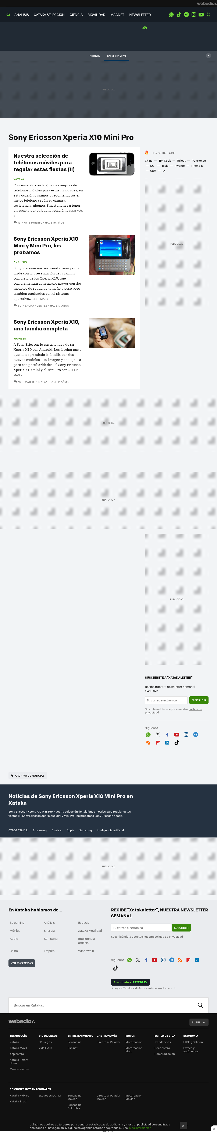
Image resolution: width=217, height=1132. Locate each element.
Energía (49, 930)
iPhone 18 (197, 166)
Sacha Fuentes (36, 305)
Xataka (19, 179)
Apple (70, 830)
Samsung (85, 830)
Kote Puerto (33, 222)
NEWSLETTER (140, 14)
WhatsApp (171, 14)
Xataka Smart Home (19, 1061)
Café (153, 171)
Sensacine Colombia (75, 1106)
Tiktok (178, 14)
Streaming (40, 830)
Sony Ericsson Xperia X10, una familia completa (46, 325)
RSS (148, 741)
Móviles (20, 338)
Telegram (186, 14)
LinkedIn (167, 741)
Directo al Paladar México (108, 1097)
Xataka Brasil (18, 1101)
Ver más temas (22, 963)
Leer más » (40, 299)
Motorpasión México (133, 1097)
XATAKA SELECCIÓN (49, 14)
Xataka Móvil (18, 1048)
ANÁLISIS (21, 14)
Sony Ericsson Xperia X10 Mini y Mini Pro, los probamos (46, 245)
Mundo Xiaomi (19, 1069)
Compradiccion (164, 1054)
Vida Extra (45, 1048)
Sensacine (75, 1042)
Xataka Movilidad (90, 930)
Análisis (20, 262)
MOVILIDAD (96, 14)
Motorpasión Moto (133, 1049)
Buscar (200, 1005)
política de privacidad (168, 936)
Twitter (208, 14)
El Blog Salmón (193, 1042)
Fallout (181, 160)
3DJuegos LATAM (50, 1095)
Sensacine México (75, 1097)
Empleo (49, 951)
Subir (196, 1022)
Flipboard (157, 741)
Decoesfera (162, 1048)
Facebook (167, 733)
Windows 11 (86, 951)
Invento (180, 166)
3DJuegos (45, 1042)
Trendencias (162, 1042)
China (149, 160)
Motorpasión (133, 1042)
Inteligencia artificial (110, 830)
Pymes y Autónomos (191, 1049)
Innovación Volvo (116, 55)
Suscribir (199, 700)
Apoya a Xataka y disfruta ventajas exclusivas (142, 988)
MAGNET (117, 14)
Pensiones (199, 160)
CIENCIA (76, 14)
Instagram (193, 14)
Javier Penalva (36, 382)
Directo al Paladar (108, 1042)
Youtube (201, 14)
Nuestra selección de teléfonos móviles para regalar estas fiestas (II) (44, 162)
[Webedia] (207, 3)
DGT (153, 166)
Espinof (72, 1048)
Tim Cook (165, 160)
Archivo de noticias (30, 775)
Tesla (165, 166)
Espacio (83, 922)
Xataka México (19, 1095)
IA (164, 171)
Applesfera (17, 1054)
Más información (140, 1128)
